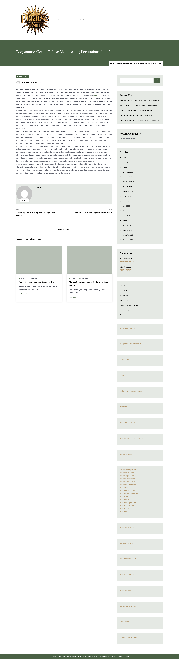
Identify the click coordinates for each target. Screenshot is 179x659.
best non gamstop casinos (129, 305)
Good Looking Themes (95, 656)
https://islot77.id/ (126, 497)
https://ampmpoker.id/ (128, 503)
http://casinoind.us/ (127, 543)
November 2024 (128, 240)
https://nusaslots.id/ (127, 473)
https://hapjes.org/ (126, 267)
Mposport (123, 290)
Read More (22, 294)
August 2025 (127, 196)
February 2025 (128, 225)
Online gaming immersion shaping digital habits (136, 110)
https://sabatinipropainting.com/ (131, 438)
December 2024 (128, 235)
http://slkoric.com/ (126, 454)
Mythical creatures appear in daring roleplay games (138, 105)
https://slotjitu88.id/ (127, 476)
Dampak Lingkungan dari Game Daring (36, 282)
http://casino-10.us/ (127, 527)
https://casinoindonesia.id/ (129, 494)
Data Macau (124, 622)
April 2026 (126, 162)
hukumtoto (124, 295)
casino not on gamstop (128, 637)
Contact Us (84, 20)
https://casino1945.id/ (128, 482)
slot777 (122, 286)
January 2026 (127, 177)
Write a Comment (64, 229)
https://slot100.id (126, 508)
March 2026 (127, 167)
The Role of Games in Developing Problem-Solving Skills (140, 120)
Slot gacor (123, 315)
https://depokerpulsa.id (128, 485)
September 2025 (129, 191)
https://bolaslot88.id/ (127, 491)
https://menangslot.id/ (128, 470)
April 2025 (126, 216)
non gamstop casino (127, 328)
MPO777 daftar (125, 360)
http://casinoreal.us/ (127, 590)
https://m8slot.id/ (126, 500)
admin (23, 82)
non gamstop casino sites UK (130, 344)
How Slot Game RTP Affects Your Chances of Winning (139, 100)
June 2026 (126, 157)
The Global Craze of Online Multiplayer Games (136, 115)
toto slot (123, 375)
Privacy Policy (71, 20)
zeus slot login (125, 300)
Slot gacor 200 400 (127, 261)
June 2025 (126, 206)
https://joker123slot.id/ (128, 479)
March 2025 (127, 220)
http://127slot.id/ (126, 488)
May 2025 (126, 211)
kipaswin (123, 407)
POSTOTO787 (125, 270)
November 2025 (128, 182)
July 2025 (126, 201)
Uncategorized (22, 76)
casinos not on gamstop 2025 (131, 391)
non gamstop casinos (127, 310)
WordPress (115, 656)
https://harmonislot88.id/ (129, 511)
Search (157, 80)
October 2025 (128, 187)
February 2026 (128, 172)
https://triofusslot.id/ (127, 506)
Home (60, 20)
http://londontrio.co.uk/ (128, 559)
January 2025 (127, 230)
